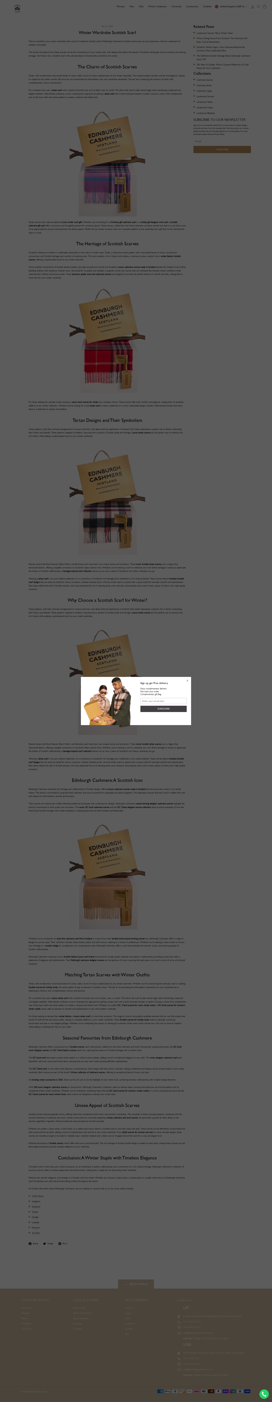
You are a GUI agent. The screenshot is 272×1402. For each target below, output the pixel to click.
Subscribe (163, 708)
